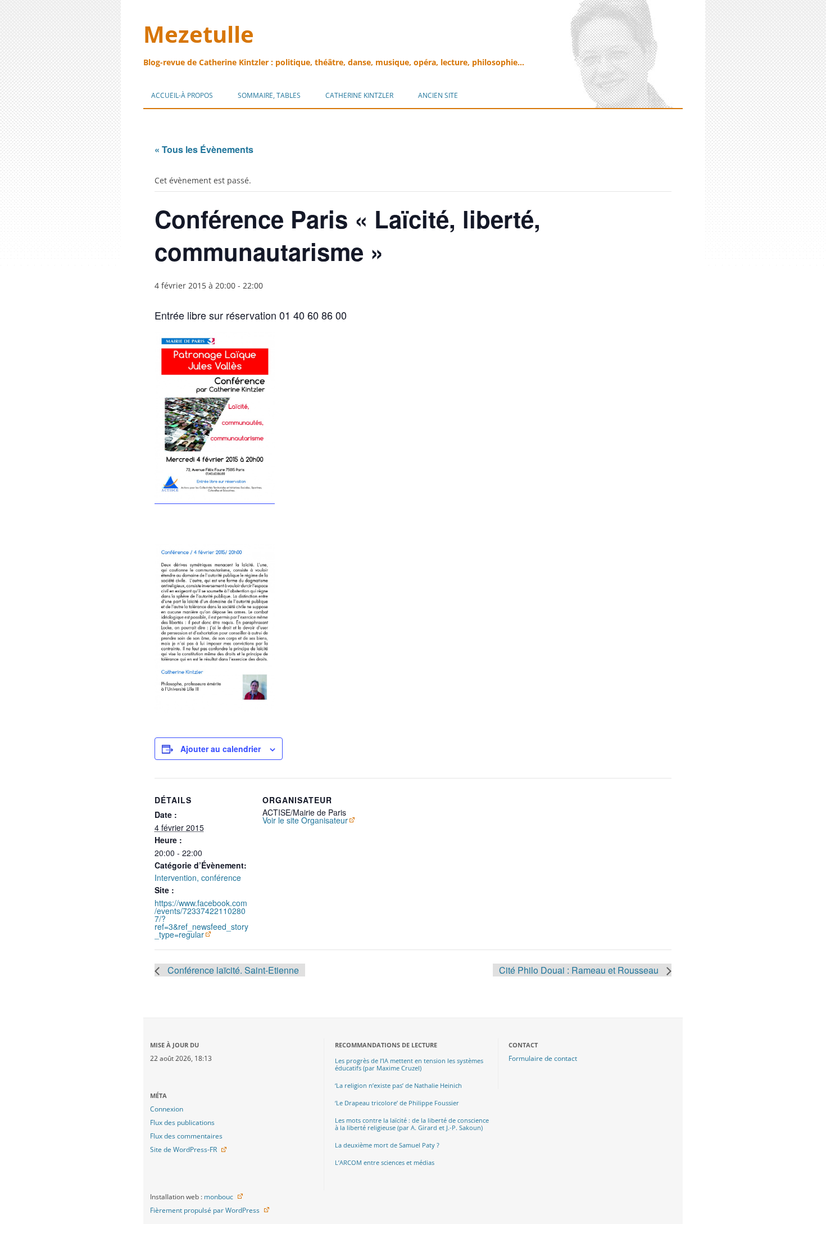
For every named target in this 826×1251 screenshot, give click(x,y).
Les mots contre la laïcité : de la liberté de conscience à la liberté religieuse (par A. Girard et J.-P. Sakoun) (412, 1124)
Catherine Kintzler (359, 95)
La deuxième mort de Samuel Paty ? (387, 1145)
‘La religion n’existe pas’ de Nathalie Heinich (398, 1085)
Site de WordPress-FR (183, 1149)
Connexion (166, 1109)
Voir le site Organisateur (305, 820)
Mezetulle (198, 34)
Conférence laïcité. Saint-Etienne (232, 970)
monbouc (218, 1197)
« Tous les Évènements (204, 149)
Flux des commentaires (186, 1136)
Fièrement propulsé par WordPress (205, 1210)
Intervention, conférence (198, 877)
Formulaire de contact (543, 1058)
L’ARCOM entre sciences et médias (384, 1162)
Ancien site (438, 95)
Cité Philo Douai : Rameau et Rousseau (580, 970)
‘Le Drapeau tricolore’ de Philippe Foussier (397, 1103)
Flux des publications (182, 1122)
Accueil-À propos (182, 95)
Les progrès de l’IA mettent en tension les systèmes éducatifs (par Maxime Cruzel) (409, 1064)
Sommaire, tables (269, 95)
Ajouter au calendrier (220, 748)
